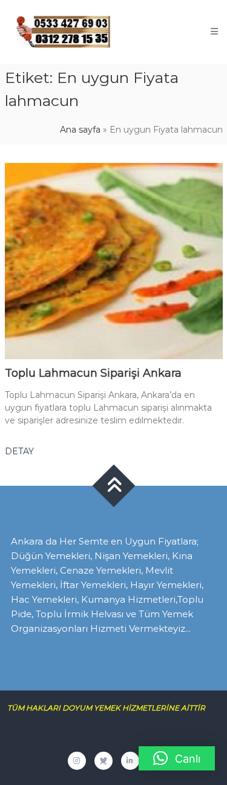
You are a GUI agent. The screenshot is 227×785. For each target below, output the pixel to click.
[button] (177, 758)
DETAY (19, 451)
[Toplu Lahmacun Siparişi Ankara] (114, 260)
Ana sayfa (80, 129)
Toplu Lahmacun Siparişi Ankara (93, 373)
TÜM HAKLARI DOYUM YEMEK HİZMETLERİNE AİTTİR (110, 707)
